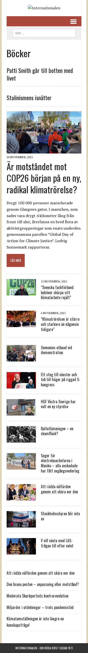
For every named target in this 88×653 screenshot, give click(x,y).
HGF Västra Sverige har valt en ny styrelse (58, 404)
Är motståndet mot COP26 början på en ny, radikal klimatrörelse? (44, 178)
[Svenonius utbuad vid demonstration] (21, 358)
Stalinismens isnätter (29, 97)
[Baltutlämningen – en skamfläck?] (21, 439)
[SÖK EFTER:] (43, 32)
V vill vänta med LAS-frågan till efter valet (57, 543)
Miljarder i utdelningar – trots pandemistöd (40, 607)
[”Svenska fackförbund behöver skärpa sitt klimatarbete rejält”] (21, 292)
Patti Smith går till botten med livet (40, 74)
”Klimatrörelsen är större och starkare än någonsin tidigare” (60, 324)
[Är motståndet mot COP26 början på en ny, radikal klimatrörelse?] (44, 150)
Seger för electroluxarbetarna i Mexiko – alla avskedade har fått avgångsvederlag (60, 463)
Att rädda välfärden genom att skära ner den (59, 489)
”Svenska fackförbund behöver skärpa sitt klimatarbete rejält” (57, 292)
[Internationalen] (44, 8)
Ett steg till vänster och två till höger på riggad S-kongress (60, 380)
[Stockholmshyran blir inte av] (21, 524)
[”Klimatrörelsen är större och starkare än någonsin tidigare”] (21, 324)
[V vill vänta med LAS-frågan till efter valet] (21, 551)
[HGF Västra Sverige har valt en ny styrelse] (21, 412)
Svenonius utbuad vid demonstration (56, 350)
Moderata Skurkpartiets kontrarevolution (37, 596)
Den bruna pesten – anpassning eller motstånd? (43, 584)
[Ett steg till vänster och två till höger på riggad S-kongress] (21, 385)
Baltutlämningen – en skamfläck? (57, 431)
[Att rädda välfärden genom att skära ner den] (21, 497)
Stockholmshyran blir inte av (60, 516)
